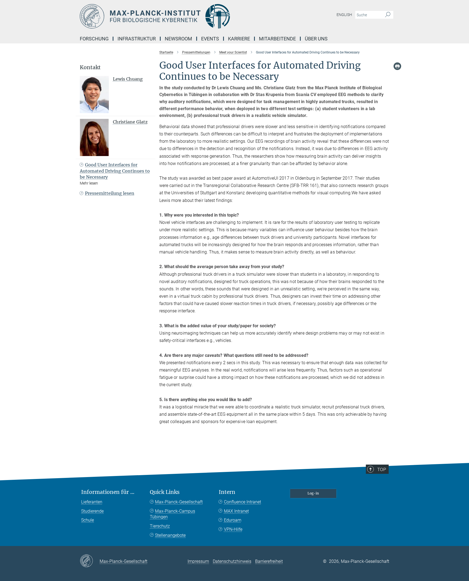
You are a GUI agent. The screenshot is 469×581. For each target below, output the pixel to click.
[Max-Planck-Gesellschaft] (90, 561)
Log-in (313, 493)
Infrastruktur (137, 39)
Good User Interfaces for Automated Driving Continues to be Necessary (115, 171)
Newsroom (178, 39)
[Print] (397, 66)
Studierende (92, 511)
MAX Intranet (236, 511)
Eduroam (232, 520)
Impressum (198, 561)
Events (210, 39)
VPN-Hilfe (233, 529)
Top (381, 469)
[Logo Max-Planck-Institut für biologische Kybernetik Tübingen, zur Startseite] (181, 16)
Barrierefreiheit (269, 561)
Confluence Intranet (242, 501)
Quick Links (165, 492)
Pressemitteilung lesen (109, 193)
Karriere (239, 39)
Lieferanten (91, 501)
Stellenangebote (170, 535)
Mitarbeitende (277, 39)
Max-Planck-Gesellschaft (179, 501)
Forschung (94, 39)
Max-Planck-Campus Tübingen (172, 514)
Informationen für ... (107, 492)
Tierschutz (160, 526)
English (344, 14)
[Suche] (387, 15)
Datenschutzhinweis (232, 561)
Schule (87, 520)
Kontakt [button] (90, 67)
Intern (227, 492)
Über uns (316, 39)
